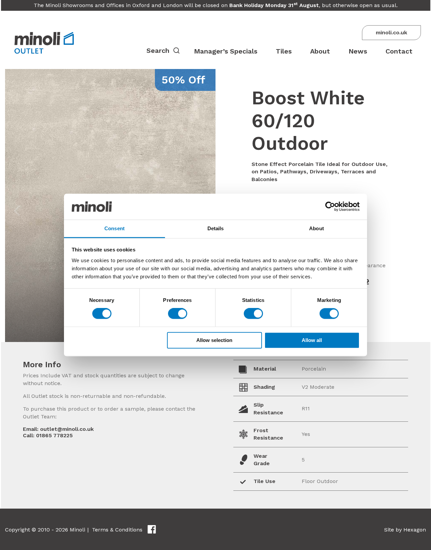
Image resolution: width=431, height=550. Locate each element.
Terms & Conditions (117, 529)
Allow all (312, 340)
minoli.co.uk (391, 32)
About (320, 51)
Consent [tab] (114, 228)
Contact (399, 51)
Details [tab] (215, 228)
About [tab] (316, 228)
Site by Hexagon (405, 529)
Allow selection (214, 340)
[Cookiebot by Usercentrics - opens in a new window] (330, 207)
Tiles (284, 51)
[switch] (177, 313)
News (358, 51)
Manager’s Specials (225, 51)
